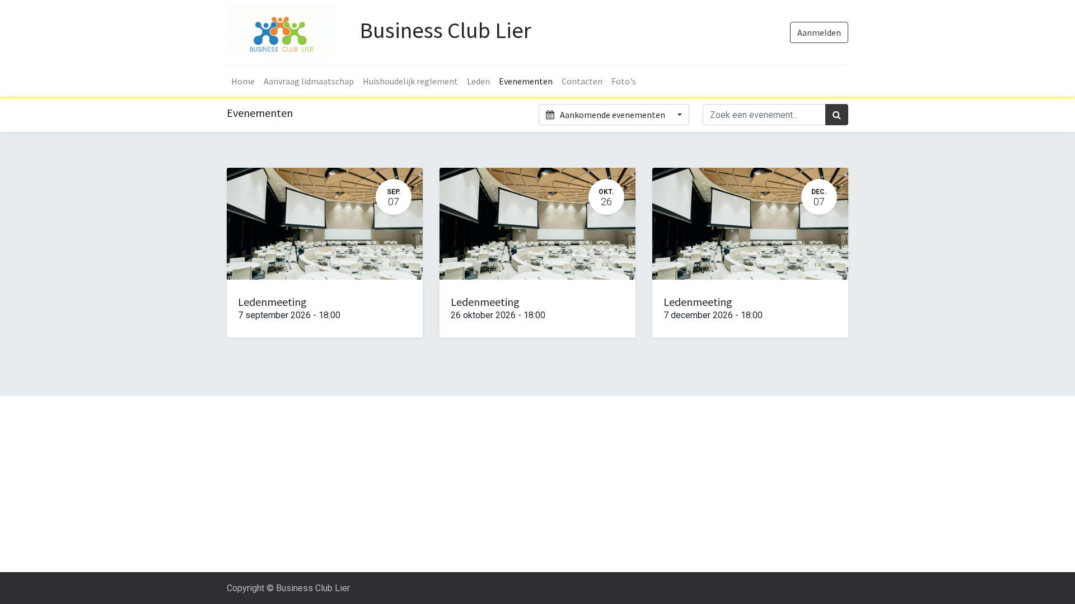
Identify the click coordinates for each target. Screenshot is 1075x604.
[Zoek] (836, 114)
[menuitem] (243, 81)
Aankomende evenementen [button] (612, 114)
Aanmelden (819, 32)
